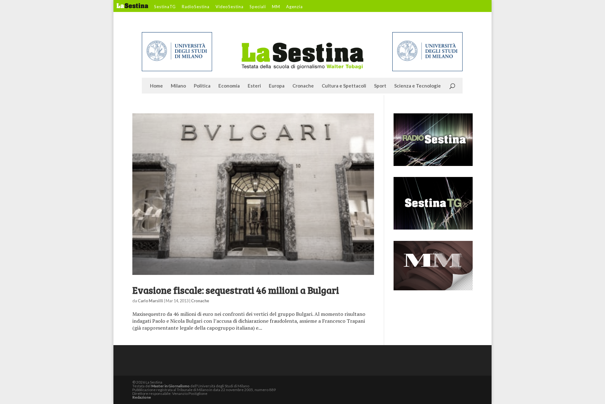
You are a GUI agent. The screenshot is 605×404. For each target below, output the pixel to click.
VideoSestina (230, 7)
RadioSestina (196, 7)
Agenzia (294, 7)
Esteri (254, 85)
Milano (178, 85)
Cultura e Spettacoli (344, 85)
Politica (202, 85)
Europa (277, 85)
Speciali (258, 7)
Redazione (141, 397)
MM (276, 7)
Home (156, 85)
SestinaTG (165, 7)
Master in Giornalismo (170, 386)
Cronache (303, 85)
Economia (229, 85)
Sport (380, 85)
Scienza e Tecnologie (417, 85)
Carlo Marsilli (150, 300)
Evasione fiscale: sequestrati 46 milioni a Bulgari (235, 290)
